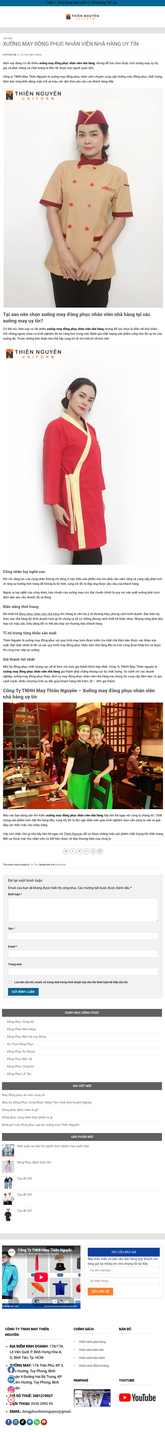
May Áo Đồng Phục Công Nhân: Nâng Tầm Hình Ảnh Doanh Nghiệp (47, 1102)
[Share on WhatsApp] (66, 851)
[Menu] (5, 17)
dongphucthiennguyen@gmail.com (50, 1411)
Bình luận (15, 894)
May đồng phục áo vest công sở (23, 1095)
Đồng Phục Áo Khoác (21, 1051)
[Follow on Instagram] (15, 1422)
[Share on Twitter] (79, 851)
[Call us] (37, 1422)
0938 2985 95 (42, 1404)
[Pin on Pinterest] (93, 851)
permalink (60, 864)
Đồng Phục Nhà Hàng (21, 1029)
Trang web (15, 964)
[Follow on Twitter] (30, 1422)
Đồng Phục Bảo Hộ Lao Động (26, 1036)
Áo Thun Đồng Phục (20, 1044)
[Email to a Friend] (86, 851)
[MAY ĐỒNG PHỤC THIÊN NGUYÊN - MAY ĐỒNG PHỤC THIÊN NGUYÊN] (82, 17)
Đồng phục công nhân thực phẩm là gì (27, 1117)
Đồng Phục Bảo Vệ (19, 1059)
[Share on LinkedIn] (100, 851)
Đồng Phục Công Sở (20, 1022)
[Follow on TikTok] (23, 1422)
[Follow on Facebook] (8, 1422)
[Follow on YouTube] (44, 1422)
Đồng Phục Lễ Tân (19, 1074)
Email (12, 946)
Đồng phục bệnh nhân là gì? (20, 1110)
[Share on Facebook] (73, 851)
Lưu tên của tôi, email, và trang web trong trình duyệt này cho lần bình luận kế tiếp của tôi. (71, 982)
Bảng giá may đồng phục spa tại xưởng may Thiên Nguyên (40, 1125)
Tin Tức (7, 38)
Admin (38, 55)
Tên (11, 928)
